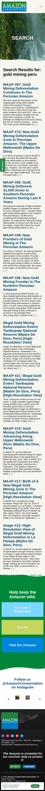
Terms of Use (20, 781)
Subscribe (29, 766)
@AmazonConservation (22, 683)
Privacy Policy (7, 781)
